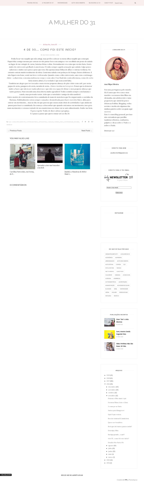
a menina (108, 278)
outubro (111, 393)
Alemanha (118, 257)
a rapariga (117, 278)
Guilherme (108, 275)
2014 (108, 463)
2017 (108, 381)
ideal (62, 122)
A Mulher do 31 (47, 3)
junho (110, 451)
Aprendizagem (109, 261)
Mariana (117, 275)
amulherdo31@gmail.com (119, 153)
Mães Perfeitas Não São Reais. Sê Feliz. (124, 345)
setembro (111, 396)
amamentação (109, 285)
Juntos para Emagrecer (116, 410)
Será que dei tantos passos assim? (120, 426)
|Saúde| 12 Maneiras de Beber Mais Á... (76, 173)
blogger (108, 289)
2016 (108, 384)
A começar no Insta (114, 406)
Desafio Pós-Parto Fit (116, 443)
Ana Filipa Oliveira (49, 55)
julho (110, 448)
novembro (112, 390)
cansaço (51, 122)
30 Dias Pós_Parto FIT (50, 44)
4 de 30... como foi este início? (118, 439)
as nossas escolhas (123, 285)
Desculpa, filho (113, 430)
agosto (110, 445)
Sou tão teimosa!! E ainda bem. (118, 418)
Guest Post (108, 3)
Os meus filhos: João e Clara (118, 402)
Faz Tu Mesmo (109, 271)
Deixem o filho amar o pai (117, 398)
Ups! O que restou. (114, 414)
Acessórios (108, 257)
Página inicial (32, 3)
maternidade (68, 122)
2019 (108, 375)
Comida (56, 122)
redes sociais (123, 292)
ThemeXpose (133, 480)
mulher (76, 122)
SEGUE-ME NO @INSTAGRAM (72, 475)
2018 (108, 378)
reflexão (108, 295)
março (110, 457)
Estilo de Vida (109, 268)
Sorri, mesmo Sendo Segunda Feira (123, 332)
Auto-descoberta (122, 261)
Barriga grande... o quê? (116, 435)
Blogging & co (94, 3)
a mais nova (126, 275)
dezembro (112, 387)
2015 (108, 460)
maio (110, 454)
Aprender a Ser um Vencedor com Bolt (48, 166)
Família (119, 268)
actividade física (32, 122)
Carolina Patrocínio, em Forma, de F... (22, 173)
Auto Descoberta (78, 3)
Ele (124, 264)
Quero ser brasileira (115, 422)
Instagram (69, 86)
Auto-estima (43, 122)
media (107, 292)
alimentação (123, 282)
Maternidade (62, 3)
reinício (9, 124)
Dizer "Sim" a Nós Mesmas (122, 320)
